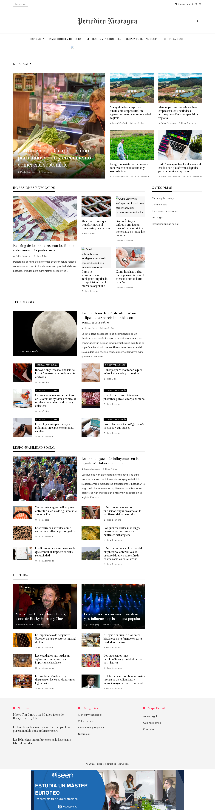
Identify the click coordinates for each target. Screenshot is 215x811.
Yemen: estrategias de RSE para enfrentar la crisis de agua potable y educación (56, 511)
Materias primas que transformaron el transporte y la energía (96, 225)
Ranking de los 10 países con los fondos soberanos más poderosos (44, 248)
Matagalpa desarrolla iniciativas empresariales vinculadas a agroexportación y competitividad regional (178, 113)
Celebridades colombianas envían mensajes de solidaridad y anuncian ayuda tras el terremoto (124, 680)
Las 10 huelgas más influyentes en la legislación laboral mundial (110, 461)
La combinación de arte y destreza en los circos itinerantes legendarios (55, 680)
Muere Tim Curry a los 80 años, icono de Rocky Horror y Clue (38, 716)
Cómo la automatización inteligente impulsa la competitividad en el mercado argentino (94, 279)
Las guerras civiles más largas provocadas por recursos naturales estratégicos (122, 531)
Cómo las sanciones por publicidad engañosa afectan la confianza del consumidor (122, 511)
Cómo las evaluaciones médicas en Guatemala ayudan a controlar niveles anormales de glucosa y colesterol (55, 401)
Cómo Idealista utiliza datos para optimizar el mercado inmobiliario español (130, 277)
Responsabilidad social (165, 223)
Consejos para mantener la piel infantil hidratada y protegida (123, 371)
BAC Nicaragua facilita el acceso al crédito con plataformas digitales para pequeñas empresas (179, 168)
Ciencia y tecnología (27, 351)
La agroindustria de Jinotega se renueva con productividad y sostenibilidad (129, 168)
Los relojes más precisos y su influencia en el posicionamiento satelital (54, 428)
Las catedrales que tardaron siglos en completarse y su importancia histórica (52, 659)
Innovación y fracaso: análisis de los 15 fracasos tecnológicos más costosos (55, 373)
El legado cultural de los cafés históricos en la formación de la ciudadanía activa (123, 638)
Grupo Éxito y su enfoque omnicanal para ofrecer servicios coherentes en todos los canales (130, 228)
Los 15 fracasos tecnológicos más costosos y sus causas (124, 426)
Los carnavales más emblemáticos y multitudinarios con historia (123, 659)
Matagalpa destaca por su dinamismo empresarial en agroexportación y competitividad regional (130, 113)
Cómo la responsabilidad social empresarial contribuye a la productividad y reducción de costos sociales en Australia (123, 554)
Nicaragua (157, 217)
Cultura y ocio (159, 204)
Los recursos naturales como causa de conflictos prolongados (55, 529)
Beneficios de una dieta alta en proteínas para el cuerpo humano (124, 397)
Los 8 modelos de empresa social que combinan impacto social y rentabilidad (55, 552)
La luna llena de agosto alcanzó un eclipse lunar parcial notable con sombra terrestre (109, 318)
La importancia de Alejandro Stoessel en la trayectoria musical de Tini (55, 638)
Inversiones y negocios (165, 211)
